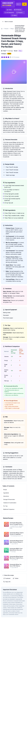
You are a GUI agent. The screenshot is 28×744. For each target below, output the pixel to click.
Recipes (20, 12)
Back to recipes (9, 21)
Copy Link (7, 581)
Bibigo (12, 28)
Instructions (6, 496)
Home (10, 9)
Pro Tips (5, 506)
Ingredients (6, 493)
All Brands (18, 9)
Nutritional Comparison (8, 509)
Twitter (16, 578)
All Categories (10, 12)
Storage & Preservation (9, 499)
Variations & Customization (9, 502)
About (15, 15)
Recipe (5, 489)
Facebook (7, 578)
